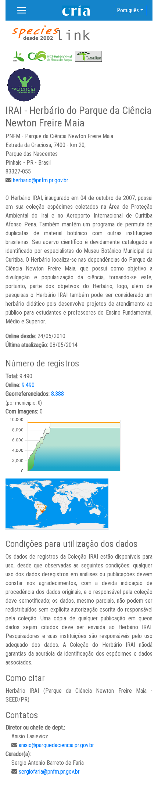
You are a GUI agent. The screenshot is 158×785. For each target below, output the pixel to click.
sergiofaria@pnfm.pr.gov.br (49, 771)
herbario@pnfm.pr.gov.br (40, 180)
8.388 (57, 393)
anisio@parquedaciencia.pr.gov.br (56, 745)
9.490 (28, 384)
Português (128, 10)
